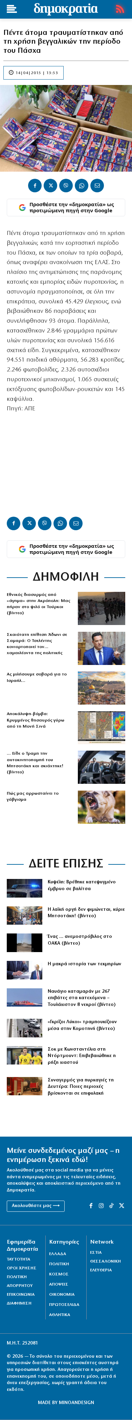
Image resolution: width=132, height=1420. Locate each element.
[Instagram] (101, 1206)
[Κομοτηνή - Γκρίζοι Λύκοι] (24, 1028)
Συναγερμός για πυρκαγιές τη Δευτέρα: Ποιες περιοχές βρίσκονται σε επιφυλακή (81, 1087)
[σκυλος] (101, 807)
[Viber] (66, 185)
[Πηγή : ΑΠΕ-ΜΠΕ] (24, 1086)
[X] (50, 185)
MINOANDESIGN (76, 1402)
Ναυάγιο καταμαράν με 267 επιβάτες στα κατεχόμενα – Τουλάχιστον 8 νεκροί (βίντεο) (82, 998)
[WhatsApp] (81, 185)
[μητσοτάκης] (101, 767)
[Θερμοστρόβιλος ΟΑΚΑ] (24, 942)
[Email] (97, 185)
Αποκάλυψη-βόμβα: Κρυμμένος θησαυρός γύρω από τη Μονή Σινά (35, 720)
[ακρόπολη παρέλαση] (101, 608)
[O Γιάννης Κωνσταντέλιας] (24, 1055)
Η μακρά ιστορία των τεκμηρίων (84, 964)
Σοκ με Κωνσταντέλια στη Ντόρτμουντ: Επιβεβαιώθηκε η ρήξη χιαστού (82, 1056)
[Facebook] (35, 185)
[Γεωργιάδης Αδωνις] (101, 648)
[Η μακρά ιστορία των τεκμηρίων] (24, 970)
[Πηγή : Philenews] (24, 997)
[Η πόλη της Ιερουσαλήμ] (101, 688)
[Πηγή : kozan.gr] (24, 915)
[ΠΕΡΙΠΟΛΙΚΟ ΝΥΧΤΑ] (24, 888)
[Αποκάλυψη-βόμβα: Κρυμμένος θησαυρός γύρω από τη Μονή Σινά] (101, 727)
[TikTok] (111, 1206)
